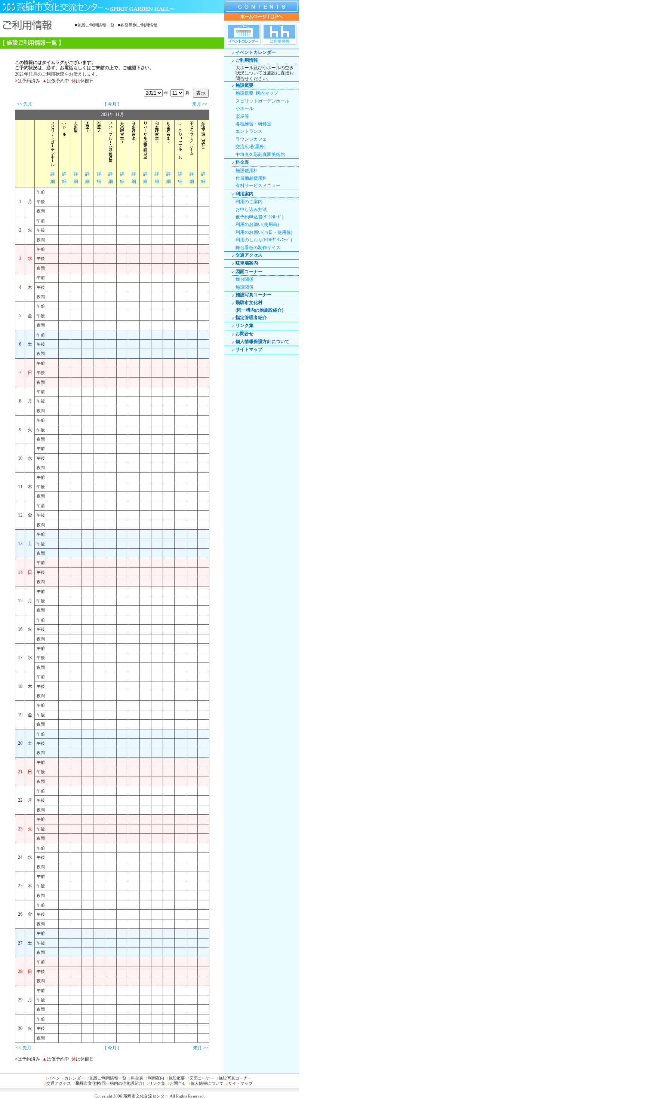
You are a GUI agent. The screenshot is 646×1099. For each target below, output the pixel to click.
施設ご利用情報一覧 (107, 1078)
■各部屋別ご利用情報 (137, 25)
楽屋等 (242, 116)
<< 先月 (24, 104)
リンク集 (244, 325)
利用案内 (156, 1078)
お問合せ (244, 333)
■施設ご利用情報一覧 (94, 25)
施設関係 (244, 287)
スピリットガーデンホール (262, 101)
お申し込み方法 (251, 209)
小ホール (244, 108)
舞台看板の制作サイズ (258, 247)
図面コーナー (202, 1078)
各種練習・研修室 (253, 123)
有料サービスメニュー (258, 185)
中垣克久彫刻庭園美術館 (260, 154)
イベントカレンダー (256, 52)
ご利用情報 (247, 60)
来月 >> (199, 104)
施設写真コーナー (253, 294)
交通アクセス (249, 255)
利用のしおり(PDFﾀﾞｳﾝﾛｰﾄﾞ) (264, 239)
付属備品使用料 (251, 178)
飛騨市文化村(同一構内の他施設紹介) (110, 1083)
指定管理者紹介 (251, 317)
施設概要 (177, 1078)
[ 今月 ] (112, 104)
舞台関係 (244, 279)
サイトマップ (249, 349)
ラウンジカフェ (251, 139)
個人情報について (207, 1083)
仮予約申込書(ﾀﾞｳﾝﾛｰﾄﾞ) (259, 217)
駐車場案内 (247, 263)
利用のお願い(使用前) (257, 224)
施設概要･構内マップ (257, 93)
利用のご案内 (249, 201)
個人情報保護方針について (262, 341)
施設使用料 (247, 170)
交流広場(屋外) (250, 146)
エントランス (249, 131)
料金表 (137, 1078)
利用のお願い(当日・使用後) (264, 232)
